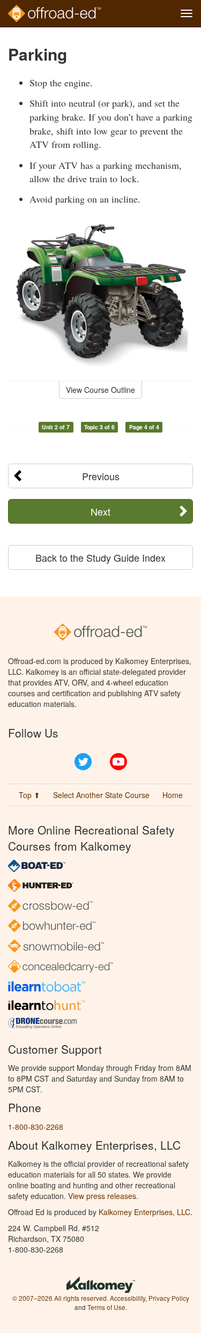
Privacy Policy (168, 1297)
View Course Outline (100, 389)
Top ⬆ (29, 795)
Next (100, 511)
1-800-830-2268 (35, 1126)
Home (172, 795)
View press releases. (103, 1195)
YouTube (118, 761)
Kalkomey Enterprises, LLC (144, 1212)
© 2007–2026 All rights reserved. (60, 1297)
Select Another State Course (101, 795)
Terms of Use (106, 1307)
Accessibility (127, 1297)
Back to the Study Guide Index (100, 557)
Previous (101, 476)
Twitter (83, 761)
